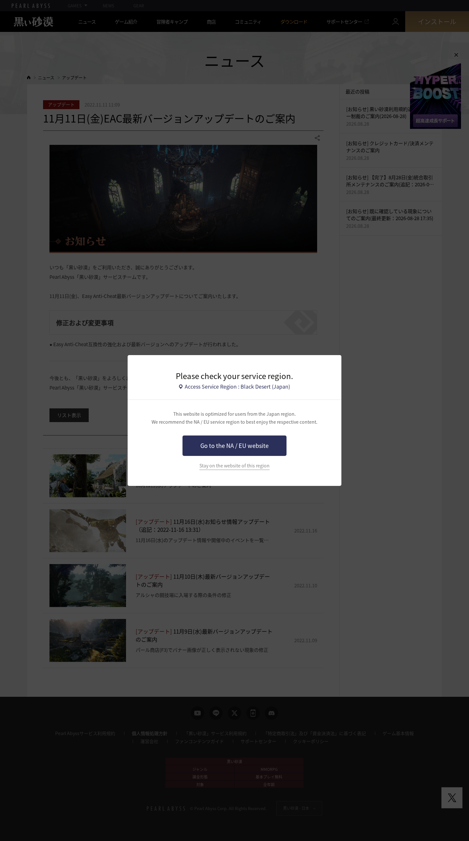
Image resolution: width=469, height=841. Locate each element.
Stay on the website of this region (234, 465)
